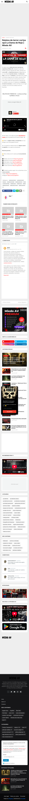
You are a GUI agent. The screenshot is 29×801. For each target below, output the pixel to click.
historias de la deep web (16, 717)
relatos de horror (6, 185)
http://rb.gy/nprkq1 (18, 158)
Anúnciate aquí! (14, 484)
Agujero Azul (5, 710)
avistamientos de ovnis (20, 508)
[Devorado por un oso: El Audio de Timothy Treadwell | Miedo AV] (6, 371)
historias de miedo (10, 181)
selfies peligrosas (20, 732)
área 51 (4, 720)
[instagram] (17, 692)
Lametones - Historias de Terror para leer (19, 384)
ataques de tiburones (8, 508)
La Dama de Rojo (6, 183)
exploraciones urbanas (8, 519)
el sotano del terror (18, 547)
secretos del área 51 (7, 732)
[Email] (20, 191)
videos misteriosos (18, 529)
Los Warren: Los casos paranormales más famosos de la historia (18, 398)
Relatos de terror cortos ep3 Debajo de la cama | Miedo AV (21, 217)
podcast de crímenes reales (9, 526)
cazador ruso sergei (6, 715)
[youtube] (14, 692)
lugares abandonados (18, 524)
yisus (8, 247)
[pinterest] (20, 692)
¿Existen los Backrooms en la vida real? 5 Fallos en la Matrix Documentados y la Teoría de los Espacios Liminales (19, 772)
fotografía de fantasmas (8, 522)
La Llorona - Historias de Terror (18, 390)
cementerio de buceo (18, 715)
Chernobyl (4, 713)
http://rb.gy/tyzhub (17, 165)
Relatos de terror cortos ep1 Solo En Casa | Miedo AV (21, 233)
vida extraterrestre (7, 736)
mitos (24, 727)
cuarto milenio (5, 717)
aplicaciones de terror (20, 503)
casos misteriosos (17, 510)
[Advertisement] (14, 20)
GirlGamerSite (11, 576)
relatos (24, 183)
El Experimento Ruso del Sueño (18, 418)
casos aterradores (20, 713)
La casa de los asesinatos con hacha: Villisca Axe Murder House (18, 405)
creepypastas (6, 517)
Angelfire (12, 710)
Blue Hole (18, 710)
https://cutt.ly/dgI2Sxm (11, 173)
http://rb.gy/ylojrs (18, 163)
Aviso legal (6, 796)
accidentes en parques (19, 501)
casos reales (17, 512)
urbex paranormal (20, 734)
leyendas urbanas (7, 524)
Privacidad (22, 796)
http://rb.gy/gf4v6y (17, 162)
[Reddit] (8, 692)
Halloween (5, 540)
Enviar (6, 760)
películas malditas (17, 550)
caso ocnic (11, 713)
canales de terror (7, 510)
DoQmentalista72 (12, 560)
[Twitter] (14, 191)
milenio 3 (17, 727)
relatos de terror (22, 185)
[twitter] (11, 692)
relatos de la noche (14, 185)
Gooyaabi (23, 798)
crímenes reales (15, 517)
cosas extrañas (16, 515)
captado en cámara (7, 543)
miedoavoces (13, 183)
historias (4, 181)
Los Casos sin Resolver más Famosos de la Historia (18, 376)
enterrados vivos (7, 550)
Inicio (3, 37)
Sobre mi (3, 701)
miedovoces (19, 183)
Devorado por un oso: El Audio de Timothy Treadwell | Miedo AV (18, 370)
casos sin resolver (7, 515)
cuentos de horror (10, 37)
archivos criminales (14, 540)
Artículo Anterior (6, 302)
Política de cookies (14, 796)
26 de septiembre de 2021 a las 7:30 (14, 249)
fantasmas (17, 519)
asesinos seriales (16, 505)
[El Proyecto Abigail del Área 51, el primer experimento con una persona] (6, 428)
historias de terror (18, 181)
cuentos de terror (20, 180)
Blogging (11, 798)
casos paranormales (7, 512)
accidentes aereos (14, 498)
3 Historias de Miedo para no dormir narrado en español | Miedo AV (7, 233)
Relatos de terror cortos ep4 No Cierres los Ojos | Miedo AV (8, 217)
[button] (2, 2)
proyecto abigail (18, 729)
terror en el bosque (7, 529)
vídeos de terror (6, 531)
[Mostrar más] (23, 191)
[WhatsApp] (17, 191)
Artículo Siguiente (22, 302)
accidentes (5, 498)
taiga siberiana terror (7, 734)
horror (24, 181)
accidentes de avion (7, 501)
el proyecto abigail (7, 547)
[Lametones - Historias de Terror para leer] (6, 385)
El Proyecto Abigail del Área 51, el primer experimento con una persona (18, 427)
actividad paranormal (8, 503)
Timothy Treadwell (7, 727)
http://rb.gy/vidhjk (17, 160)
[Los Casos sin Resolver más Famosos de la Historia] (6, 378)
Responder (6, 275)
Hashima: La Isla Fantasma (17, 411)
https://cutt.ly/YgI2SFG (13, 175)
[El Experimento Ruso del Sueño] (6, 420)
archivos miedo (6, 505)
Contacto (3, 704)
